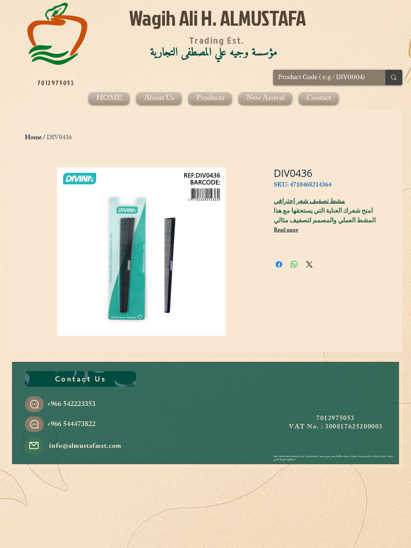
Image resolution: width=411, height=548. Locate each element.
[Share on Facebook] (279, 264)
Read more (286, 230)
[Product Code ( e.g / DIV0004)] (393, 77)
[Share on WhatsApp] (294, 264)
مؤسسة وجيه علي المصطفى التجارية (213, 52)
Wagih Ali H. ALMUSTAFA (217, 17)
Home (33, 138)
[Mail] (33, 445)
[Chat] (34, 404)
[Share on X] (309, 264)
